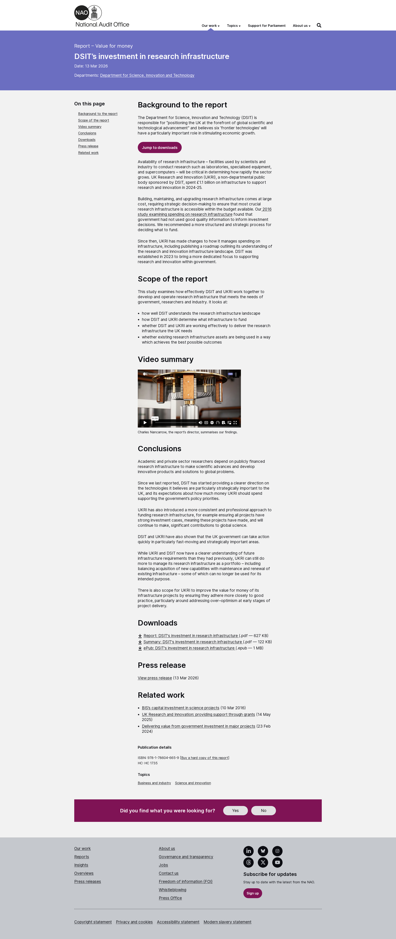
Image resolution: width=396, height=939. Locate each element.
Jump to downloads (160, 147)
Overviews (84, 873)
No (263, 810)
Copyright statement (93, 922)
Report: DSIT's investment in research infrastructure (191, 635)
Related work (88, 153)
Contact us (169, 873)
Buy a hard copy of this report (204, 758)
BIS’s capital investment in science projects (180, 708)
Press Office (170, 898)
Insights (81, 865)
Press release (88, 146)
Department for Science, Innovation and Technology (147, 75)
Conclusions (87, 133)
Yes (235, 810)
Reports (81, 856)
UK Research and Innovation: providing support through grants (198, 714)
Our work (82, 848)
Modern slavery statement (227, 922)
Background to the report (98, 114)
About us (167, 848)
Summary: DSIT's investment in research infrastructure (193, 642)
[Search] (319, 25)
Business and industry (154, 783)
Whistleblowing (172, 889)
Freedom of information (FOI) (186, 881)
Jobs (163, 865)
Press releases (87, 881)
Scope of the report (93, 120)
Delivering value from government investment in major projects (198, 726)
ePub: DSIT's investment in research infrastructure (190, 648)
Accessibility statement (178, 922)
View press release (155, 678)
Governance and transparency (186, 856)
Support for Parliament (267, 26)
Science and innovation (193, 783)
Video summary (89, 127)
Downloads (86, 140)
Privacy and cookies (134, 922)
